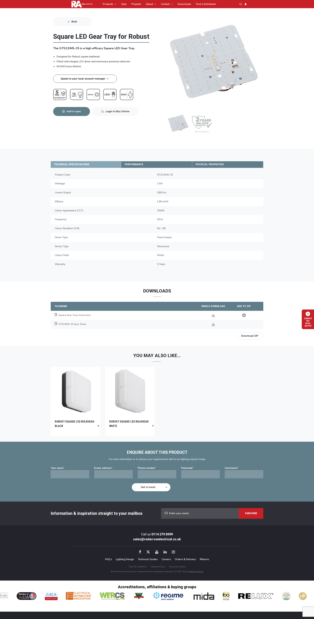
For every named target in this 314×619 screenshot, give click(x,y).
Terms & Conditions (138, 566)
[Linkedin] (165, 552)
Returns (204, 559)
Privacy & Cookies (177, 566)
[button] (114, 4)
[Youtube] (156, 552)
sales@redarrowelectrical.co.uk (157, 539)
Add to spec (74, 111)
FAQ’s (108, 559)
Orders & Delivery (185, 559)
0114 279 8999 (162, 534)
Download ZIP (249, 335)
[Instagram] (173, 552)
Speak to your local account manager (83, 78)
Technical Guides (148, 559)
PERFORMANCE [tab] (134, 164)
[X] (148, 552)
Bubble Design (196, 571)
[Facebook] (140, 552)
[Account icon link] (245, 4)
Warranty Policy (158, 566)
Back (74, 21)
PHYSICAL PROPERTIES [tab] (210, 164)
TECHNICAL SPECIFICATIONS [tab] (71, 164)
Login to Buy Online (117, 111)
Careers (166, 559)
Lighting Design (125, 559)
